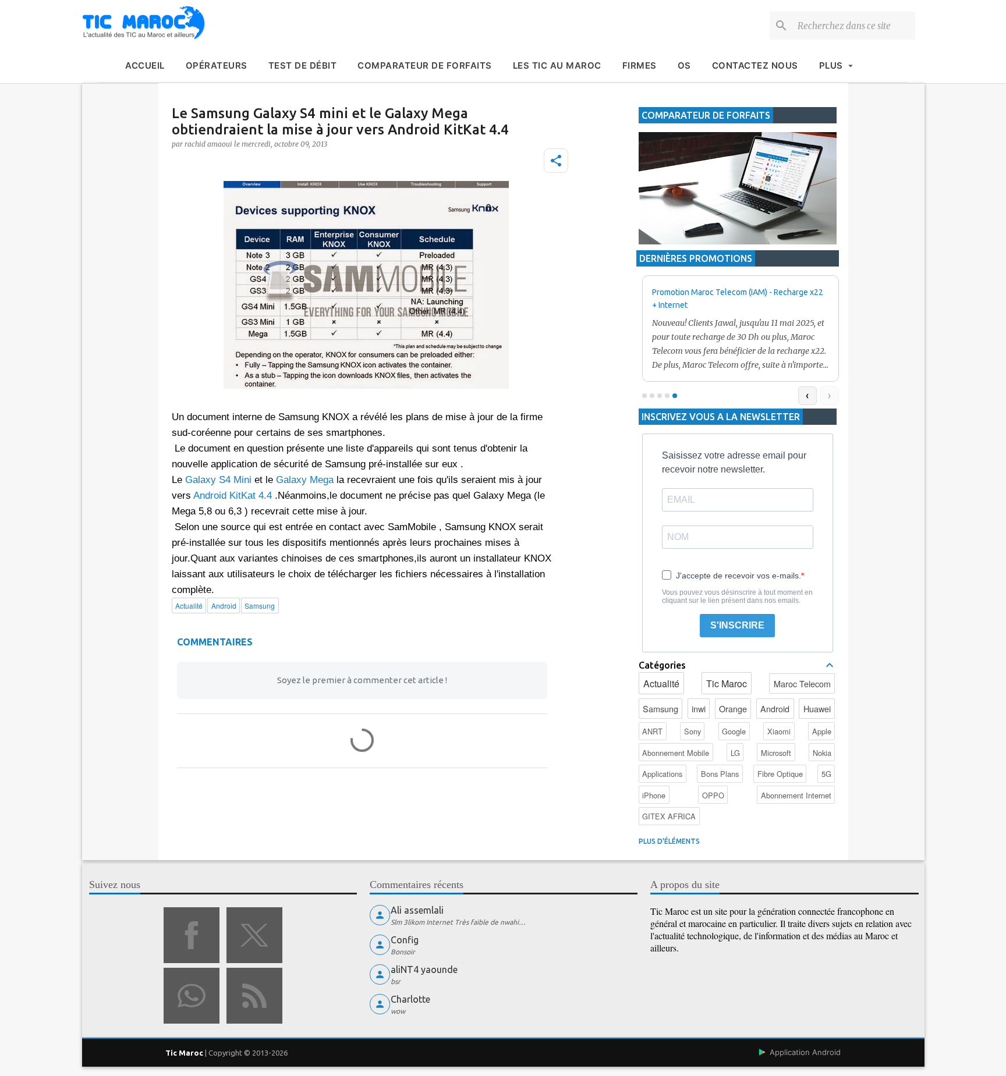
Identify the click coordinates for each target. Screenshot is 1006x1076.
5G (826, 773)
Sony (692, 731)
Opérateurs (216, 65)
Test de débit (302, 65)
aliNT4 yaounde (424, 969)
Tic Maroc (726, 683)
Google (734, 731)
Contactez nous (755, 65)
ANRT (652, 731)
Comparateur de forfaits (424, 65)
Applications (662, 773)
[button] (556, 160)
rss (254, 996)
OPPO (713, 795)
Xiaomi (779, 731)
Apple (821, 731)
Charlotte (410, 999)
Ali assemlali (417, 910)
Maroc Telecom (802, 683)
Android (774, 708)
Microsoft (776, 752)
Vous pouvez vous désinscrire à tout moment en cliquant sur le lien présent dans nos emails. (737, 596)
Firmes (639, 65)
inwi (699, 708)
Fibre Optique (780, 773)
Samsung (660, 708)
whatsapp (191, 996)
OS (684, 65)
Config (405, 940)
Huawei (817, 708)
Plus (831, 65)
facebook (191, 935)
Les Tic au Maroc (557, 65)
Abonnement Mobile (675, 752)
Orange (733, 708)
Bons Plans (720, 773)
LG (735, 752)
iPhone (653, 795)
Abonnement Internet (796, 795)
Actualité (661, 683)
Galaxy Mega (305, 479)
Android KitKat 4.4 (232, 495)
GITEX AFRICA (669, 816)
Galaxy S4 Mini (218, 479)
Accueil (145, 65)
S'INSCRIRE (737, 625)
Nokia (822, 752)
